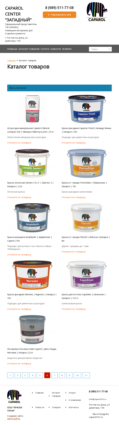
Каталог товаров (29, 49)
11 (86, 375)
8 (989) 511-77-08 (59, 7)
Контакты (74, 407)
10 (77, 375)
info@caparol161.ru (97, 399)
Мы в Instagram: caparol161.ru (99, 415)
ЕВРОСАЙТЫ (13, 419)
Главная (12, 49)
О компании (75, 399)
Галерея (67, 49)
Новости (55, 49)
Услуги (45, 49)
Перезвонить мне (61, 14)
